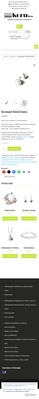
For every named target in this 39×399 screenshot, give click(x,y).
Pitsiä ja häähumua (10, 335)
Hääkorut (10, 157)
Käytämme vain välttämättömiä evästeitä (17, 391)
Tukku (6, 290)
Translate (25, 39)
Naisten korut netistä (11, 347)
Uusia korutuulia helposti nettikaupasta (16, 356)
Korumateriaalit (9, 313)
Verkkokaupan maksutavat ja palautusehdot (18, 286)
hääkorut (23, 160)
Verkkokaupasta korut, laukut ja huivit (16, 360)
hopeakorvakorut (12, 164)
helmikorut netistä (12, 162)
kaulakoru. (25, 137)
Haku (28, 32)
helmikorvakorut (24, 162)
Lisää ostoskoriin (14, 149)
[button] (36, 47)
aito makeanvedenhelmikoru (10, 160)
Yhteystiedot (8, 295)
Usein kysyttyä (9, 317)
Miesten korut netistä (11, 351)
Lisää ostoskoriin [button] (9, 218)
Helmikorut (17, 157)
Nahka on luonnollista (11, 331)
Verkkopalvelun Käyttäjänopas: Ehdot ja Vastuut (19, 301)
